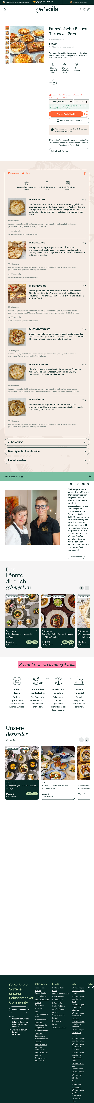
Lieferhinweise (17, 460)
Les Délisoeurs (58, 39)
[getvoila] (47, 9)
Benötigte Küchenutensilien (24, 451)
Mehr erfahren (76, 556)
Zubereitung (15, 442)
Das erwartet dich (19, 173)
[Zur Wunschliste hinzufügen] (86, 113)
